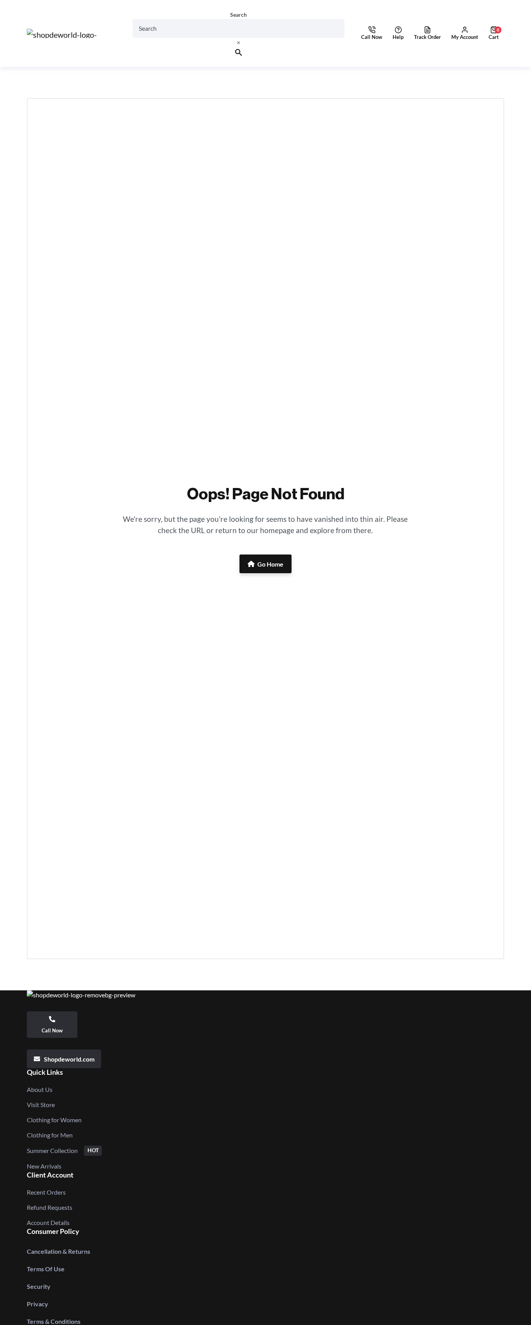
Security (39, 1286)
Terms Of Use (46, 1268)
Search (238, 15)
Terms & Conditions (53, 1321)
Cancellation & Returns (58, 1251)
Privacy (37, 1303)
